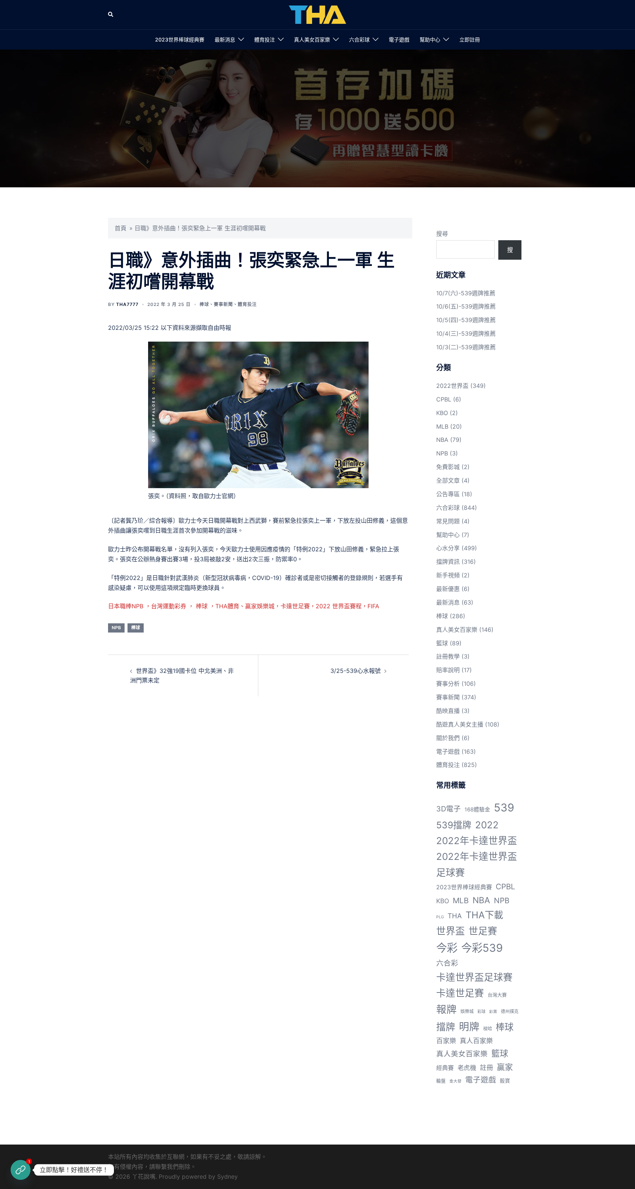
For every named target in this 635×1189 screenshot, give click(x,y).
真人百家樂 (476, 1041)
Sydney (227, 1176)
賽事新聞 (223, 304)
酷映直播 (448, 710)
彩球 (481, 1011)
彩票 (493, 1011)
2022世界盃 (452, 385)
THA (455, 916)
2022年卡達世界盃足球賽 (476, 864)
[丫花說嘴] (317, 14)
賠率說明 (448, 670)
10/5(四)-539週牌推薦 (466, 320)
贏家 (505, 1067)
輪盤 (441, 1081)
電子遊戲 (399, 39)
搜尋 (442, 233)
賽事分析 (448, 683)
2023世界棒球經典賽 (179, 39)
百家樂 (446, 1041)
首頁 (120, 228)
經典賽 (445, 1067)
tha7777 (127, 304)
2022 (487, 825)
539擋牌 (453, 825)
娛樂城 (467, 1011)
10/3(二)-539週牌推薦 (466, 347)
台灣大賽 (497, 995)
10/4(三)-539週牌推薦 (466, 333)
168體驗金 (477, 809)
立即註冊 (469, 39)
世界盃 (450, 931)
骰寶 (505, 1081)
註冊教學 (448, 656)
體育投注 (264, 39)
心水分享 (448, 548)
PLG (440, 917)
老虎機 (467, 1067)
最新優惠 (448, 588)
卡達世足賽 (460, 993)
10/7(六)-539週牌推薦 (465, 293)
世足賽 (483, 931)
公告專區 (448, 494)
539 (504, 807)
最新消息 (225, 39)
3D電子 (448, 808)
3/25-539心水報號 (355, 670)
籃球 (442, 643)
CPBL (443, 399)
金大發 (455, 1081)
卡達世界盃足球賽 (474, 977)
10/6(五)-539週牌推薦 (466, 306)
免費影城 (448, 467)
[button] (111, 15)
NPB (116, 627)
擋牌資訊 (448, 561)
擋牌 (445, 1027)
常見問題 (448, 521)
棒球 (204, 304)
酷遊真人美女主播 (459, 724)
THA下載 (484, 914)
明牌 (469, 1026)
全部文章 (448, 480)
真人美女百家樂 (312, 39)
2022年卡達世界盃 (476, 840)
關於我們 (448, 738)
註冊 (486, 1067)
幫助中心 (430, 39)
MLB (442, 426)
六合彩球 (359, 39)
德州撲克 (510, 1011)
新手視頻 (448, 575)
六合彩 (447, 963)
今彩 (447, 947)
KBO (442, 413)
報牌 (446, 1009)
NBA (442, 439)
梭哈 (487, 1028)
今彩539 (482, 947)
